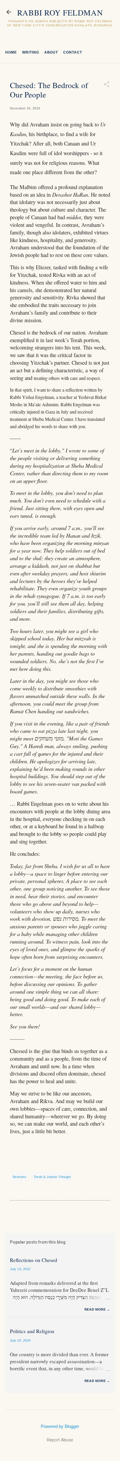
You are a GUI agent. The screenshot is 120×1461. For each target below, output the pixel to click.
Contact (72, 52)
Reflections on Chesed (33, 1259)
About (51, 52)
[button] (106, 85)
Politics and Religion (32, 1331)
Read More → (97, 1309)
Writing (30, 52)
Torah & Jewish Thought (52, 1177)
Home (11, 52)
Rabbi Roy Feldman (60, 12)
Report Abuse (60, 1440)
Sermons (19, 1177)
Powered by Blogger (60, 1426)
